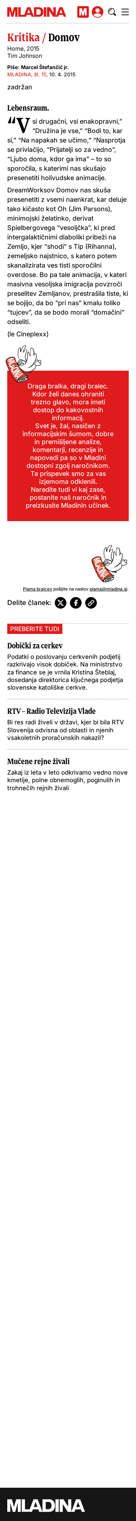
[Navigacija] (125, 12)
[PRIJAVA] (97, 12)
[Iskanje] (112, 12)
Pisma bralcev (37, 589)
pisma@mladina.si (108, 589)
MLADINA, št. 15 (26, 74)
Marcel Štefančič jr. (45, 67)
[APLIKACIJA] (83, 12)
